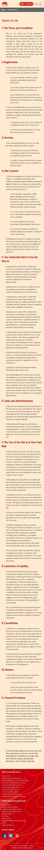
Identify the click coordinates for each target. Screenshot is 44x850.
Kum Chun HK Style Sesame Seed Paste (14, 783)
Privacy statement (22, 845)
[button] (36, 4)
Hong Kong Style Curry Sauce (11, 787)
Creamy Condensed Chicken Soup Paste (14, 796)
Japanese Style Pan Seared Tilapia (12, 809)
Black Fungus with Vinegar (10, 807)
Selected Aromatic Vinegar (10, 792)
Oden (4, 823)
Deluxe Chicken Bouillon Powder (12, 794)
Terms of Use (12, 845)
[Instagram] (11, 836)
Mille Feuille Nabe (8, 825)
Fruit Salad (6, 816)
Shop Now (29, 4)
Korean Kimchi (7, 818)
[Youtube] (17, 836)
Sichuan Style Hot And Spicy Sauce (12, 778)
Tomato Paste (6, 776)
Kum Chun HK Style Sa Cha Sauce (12, 785)
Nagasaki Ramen (7, 814)
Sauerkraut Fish (7, 805)
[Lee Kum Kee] (5, 4)
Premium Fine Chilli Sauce (10, 789)
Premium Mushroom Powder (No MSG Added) (16, 780)
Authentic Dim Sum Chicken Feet (12, 811)
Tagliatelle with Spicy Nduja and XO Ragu (14, 820)
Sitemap (32, 845)
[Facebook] (4, 836)
